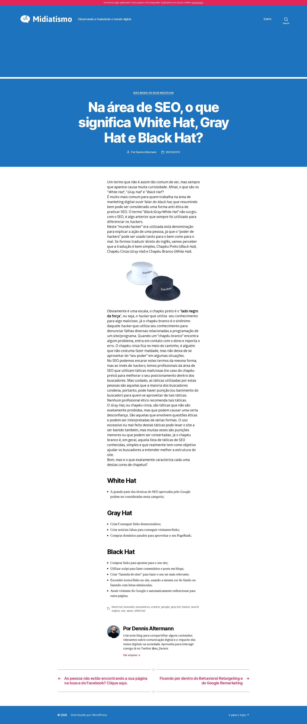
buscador (129, 606)
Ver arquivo (131, 655)
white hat (139, 610)
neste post (197, 2)
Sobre (267, 19)
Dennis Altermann (146, 152)
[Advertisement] (153, 54)
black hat (117, 606)
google (165, 606)
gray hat (176, 606)
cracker (155, 606)
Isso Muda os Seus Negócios (153, 92)
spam (130, 610)
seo (123, 610)
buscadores (143, 606)
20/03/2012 (173, 152)
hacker (186, 606)
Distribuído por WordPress (89, 715)
